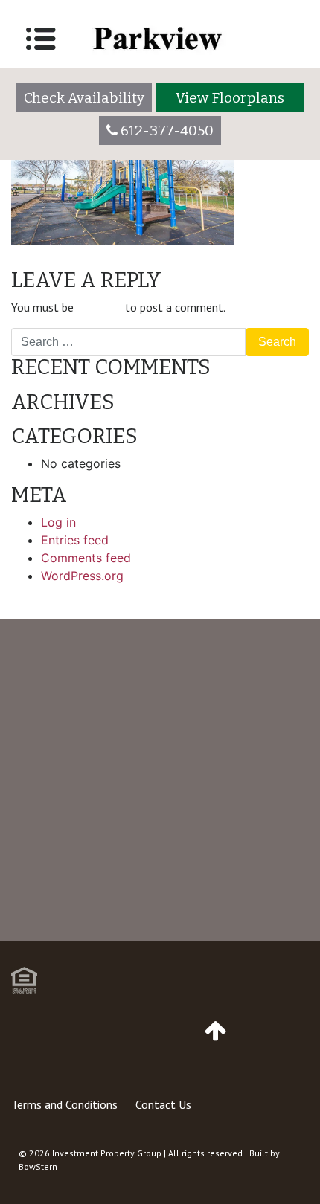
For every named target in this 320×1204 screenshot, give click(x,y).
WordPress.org (82, 575)
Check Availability (84, 97)
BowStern (38, 1166)
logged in (99, 307)
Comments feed (86, 557)
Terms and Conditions (64, 1104)
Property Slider (60, 263)
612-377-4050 (164, 879)
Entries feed (75, 539)
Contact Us (163, 1104)
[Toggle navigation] (40, 39)
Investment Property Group (106, 1153)
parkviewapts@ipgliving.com (167, 939)
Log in (58, 522)
